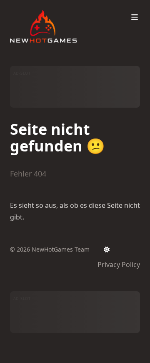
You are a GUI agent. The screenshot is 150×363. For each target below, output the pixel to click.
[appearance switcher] (107, 249)
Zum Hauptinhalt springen (63, 8)
